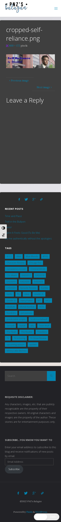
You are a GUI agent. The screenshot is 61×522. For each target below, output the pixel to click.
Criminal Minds (37, 268)
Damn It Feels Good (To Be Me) (22, 232)
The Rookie (26, 331)
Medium (11, 306)
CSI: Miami (12, 275)
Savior (8, 227)
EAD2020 (24, 281)
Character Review (15, 262)
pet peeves (26, 312)
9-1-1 (9, 256)
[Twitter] (26, 199)
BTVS (45, 256)
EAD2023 (38, 281)
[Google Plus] (33, 199)
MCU (48, 300)
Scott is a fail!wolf (38, 319)
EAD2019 (11, 281)
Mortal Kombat (27, 306)
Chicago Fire (35, 262)
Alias (18, 256)
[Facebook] (19, 199)
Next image (43, 87)
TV (8, 338)
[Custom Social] (41, 199)
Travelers (42, 331)
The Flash (11, 331)
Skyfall (22, 325)
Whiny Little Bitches (16, 350)
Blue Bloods (32, 256)
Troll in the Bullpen (15, 221)
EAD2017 (26, 275)
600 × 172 (15, 45)
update (33, 344)
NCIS (41, 306)
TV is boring (19, 338)
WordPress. (41, 512)
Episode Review (28, 287)
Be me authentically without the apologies (28, 238)
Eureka (44, 287)
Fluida (29, 512)
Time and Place (13, 216)
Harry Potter (27, 300)
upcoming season (15, 344)
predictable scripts (16, 319)
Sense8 (10, 325)
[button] (46, 516)
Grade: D (11, 300)
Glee (26, 294)
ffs (18, 294)
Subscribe (14, 469)
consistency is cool (16, 268)
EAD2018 (39, 275)
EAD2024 (11, 287)
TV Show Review (38, 338)
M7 (39, 300)
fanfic (9, 294)
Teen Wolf (44, 325)
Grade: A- (39, 294)
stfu (32, 325)
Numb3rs (11, 312)
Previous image (20, 80)
